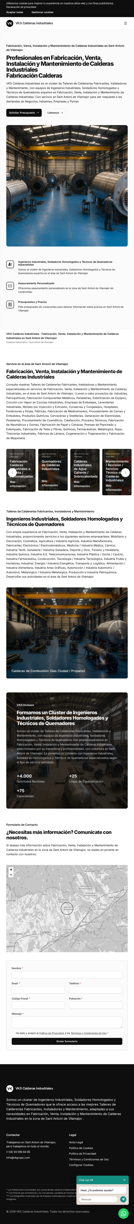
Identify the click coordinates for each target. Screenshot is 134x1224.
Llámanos (53, 112)
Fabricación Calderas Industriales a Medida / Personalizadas (21, 469)
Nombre (17, 968)
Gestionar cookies (42, 12)
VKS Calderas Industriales (34, 23)
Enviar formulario (67, 1041)
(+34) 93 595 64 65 (18, 1152)
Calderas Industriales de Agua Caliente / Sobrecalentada (86, 469)
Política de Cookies (81, 1148)
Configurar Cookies (81, 1165)
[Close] (124, 1180)
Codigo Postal (21, 998)
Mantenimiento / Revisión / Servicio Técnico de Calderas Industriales (117, 471)
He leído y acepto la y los (62, 1033)
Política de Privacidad (51, 1033)
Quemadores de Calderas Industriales (51, 465)
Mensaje (18, 1013)
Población (76, 998)
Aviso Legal (76, 1142)
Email (16, 983)
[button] (125, 472)
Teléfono (75, 983)
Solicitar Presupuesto (22, 112)
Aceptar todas (14, 12)
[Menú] (125, 23)
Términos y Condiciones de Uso (88, 1033)
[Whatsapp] (123, 1213)
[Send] (123, 1199)
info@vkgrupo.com (18, 1157)
